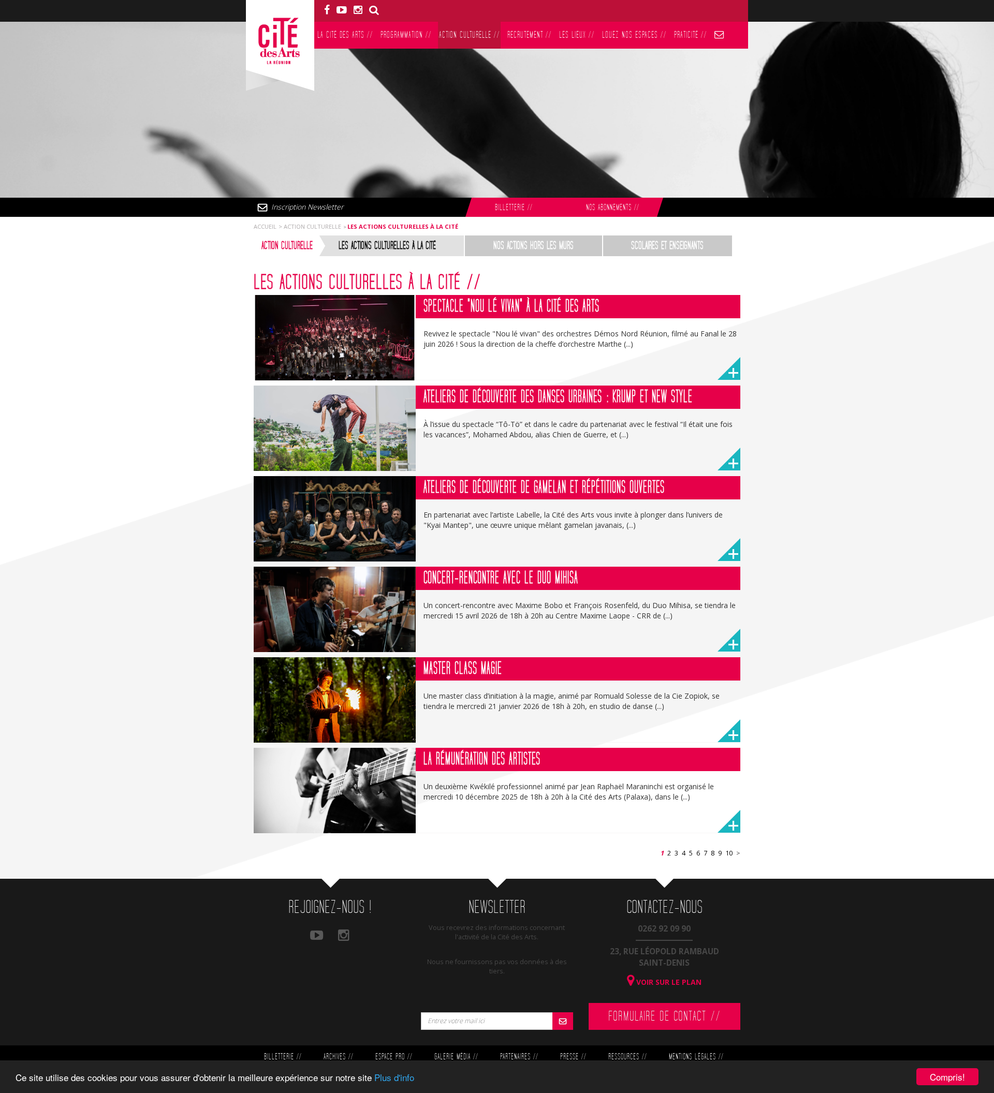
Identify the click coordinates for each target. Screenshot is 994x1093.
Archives (338, 1057)
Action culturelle (469, 35)
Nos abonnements (612, 207)
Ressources (627, 1057)
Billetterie (513, 207)
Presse (573, 1057)
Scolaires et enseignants (667, 246)
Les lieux (576, 35)
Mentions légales (696, 1057)
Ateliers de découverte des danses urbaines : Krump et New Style (558, 397)
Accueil (265, 226)
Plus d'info (394, 1077)
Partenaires (519, 1057)
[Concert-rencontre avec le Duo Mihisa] (335, 609)
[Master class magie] (335, 700)
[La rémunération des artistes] (335, 790)
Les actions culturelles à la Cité (387, 246)
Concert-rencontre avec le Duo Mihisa (500, 578)
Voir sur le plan (667, 982)
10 (729, 853)
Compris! (947, 1076)
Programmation (406, 35)
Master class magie (462, 668)
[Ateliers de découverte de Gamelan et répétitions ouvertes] (335, 519)
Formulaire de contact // (664, 1016)
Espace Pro (393, 1057)
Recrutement (529, 35)
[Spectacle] (335, 337)
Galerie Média (456, 1057)
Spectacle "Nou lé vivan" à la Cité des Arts (511, 306)
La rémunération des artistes (481, 759)
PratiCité (690, 35)
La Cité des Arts (345, 35)
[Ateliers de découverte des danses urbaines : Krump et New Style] (335, 428)
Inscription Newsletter (307, 207)
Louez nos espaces (634, 35)
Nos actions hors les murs (533, 246)
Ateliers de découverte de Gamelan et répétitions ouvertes (544, 487)
